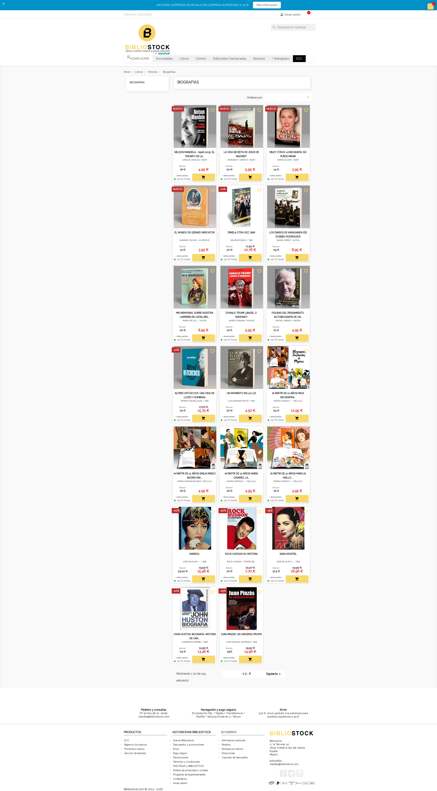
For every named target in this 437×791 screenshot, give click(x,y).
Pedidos (226, 744)
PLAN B (250, 320)
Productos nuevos (134, 749)
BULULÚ (298, 401)
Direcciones (228, 753)
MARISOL (194, 554)
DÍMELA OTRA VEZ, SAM (241, 232)
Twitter (291, 773)
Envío (176, 749)
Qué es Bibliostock (183, 740)
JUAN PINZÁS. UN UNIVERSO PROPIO (241, 634)
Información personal (233, 740)
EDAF (204, 160)
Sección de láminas (135, 753)
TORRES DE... (250, 561)
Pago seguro (180, 753)
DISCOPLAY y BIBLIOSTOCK (188, 766)
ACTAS (296, 240)
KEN (253, 401)
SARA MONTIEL (288, 554)
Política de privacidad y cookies (190, 770)
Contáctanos (180, 778)
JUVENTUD (204, 240)
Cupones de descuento (235, 757)
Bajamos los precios (135, 744)
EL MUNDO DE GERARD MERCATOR (194, 232)
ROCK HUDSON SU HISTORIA (241, 554)
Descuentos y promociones (188, 744)
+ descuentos (182, 175)
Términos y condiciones (186, 761)
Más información (266, 5)
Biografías (137, 82)
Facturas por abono (232, 749)
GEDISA (297, 320)
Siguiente (274, 674)
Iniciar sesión (180, 783)
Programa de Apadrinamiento (189, 774)
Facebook (283, 773)
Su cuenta (228, 732)
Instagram (299, 773)
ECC (126, 740)
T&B (250, 240)
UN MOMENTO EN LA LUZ (241, 393)
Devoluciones (180, 757)
